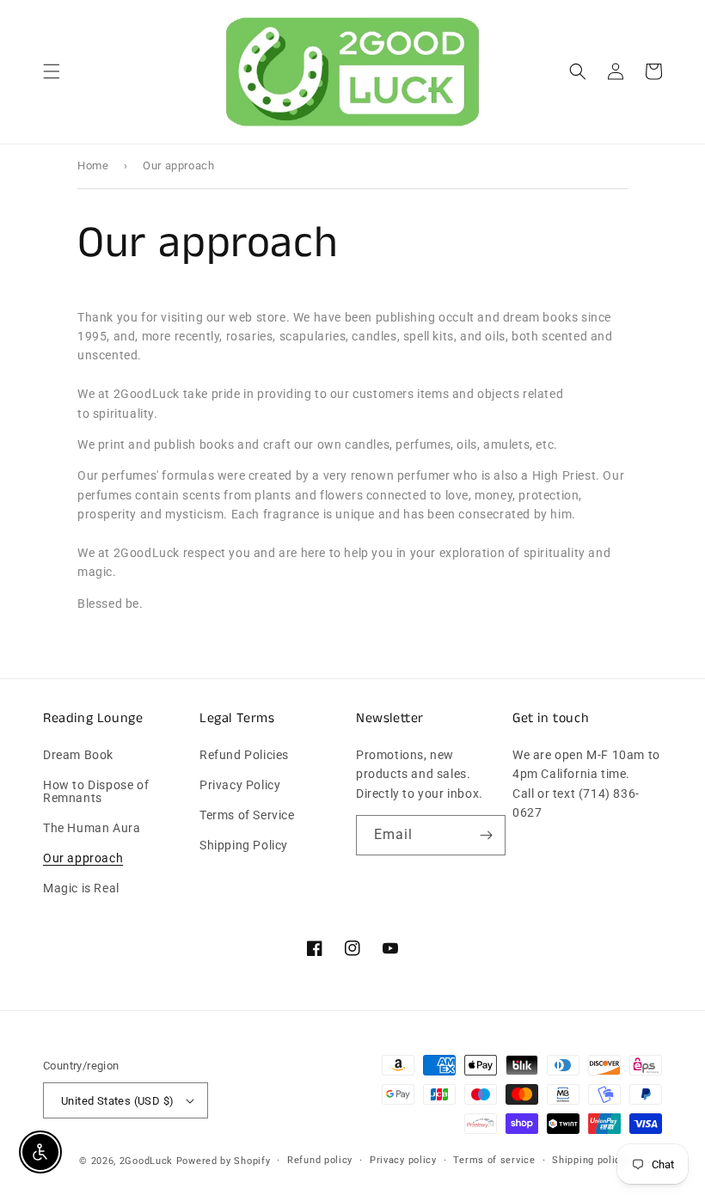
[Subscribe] (486, 835)
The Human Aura (91, 828)
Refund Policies (244, 755)
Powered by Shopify (223, 1161)
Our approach (83, 858)
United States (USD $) (117, 1100)
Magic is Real (81, 888)
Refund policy (319, 1160)
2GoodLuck (146, 1161)
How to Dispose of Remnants (96, 791)
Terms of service (494, 1160)
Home (92, 165)
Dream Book (78, 755)
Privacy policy (403, 1160)
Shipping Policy (243, 845)
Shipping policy (589, 1160)
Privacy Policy (239, 785)
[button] (51, 71)
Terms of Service (247, 815)
